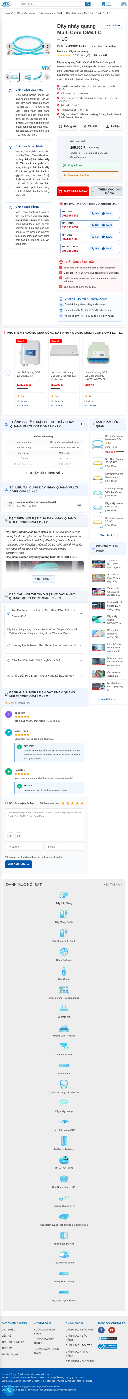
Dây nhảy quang (26, 13)
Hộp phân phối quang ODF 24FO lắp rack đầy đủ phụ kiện (63, 376)
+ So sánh (22, 406)
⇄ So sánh (113, 25)
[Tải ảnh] (10, 835)
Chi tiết (92, 126)
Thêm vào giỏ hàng (109, 191)
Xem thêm (106, 699)
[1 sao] (63, 803)
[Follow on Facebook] (101, 1330)
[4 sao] (77, 803)
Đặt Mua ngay (76, 191)
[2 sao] (68, 803)
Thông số (70, 126)
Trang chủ (7, 13)
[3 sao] (72, 803)
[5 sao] (82, 803)
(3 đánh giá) (83, 55)
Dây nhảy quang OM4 (50, 13)
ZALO (109, 213)
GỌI (97, 213)
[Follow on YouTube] (111, 1330)
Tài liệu (115, 126)
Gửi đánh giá (17, 864)
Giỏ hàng (108, 3)
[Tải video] (18, 835)
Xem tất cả (106, 535)
